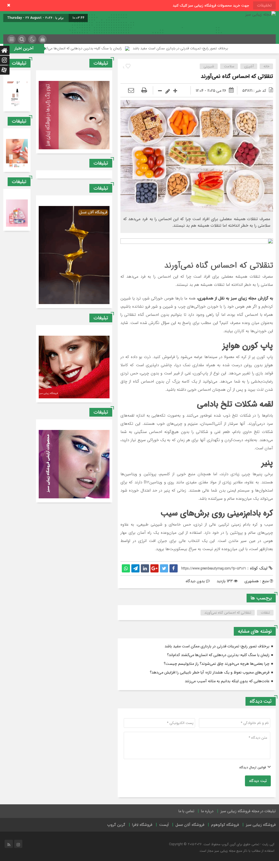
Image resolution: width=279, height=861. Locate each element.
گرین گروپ (116, 825)
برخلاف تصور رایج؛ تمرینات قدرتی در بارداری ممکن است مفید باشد (221, 48)
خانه (266, 66)
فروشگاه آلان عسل (189, 825)
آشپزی (249, 66)
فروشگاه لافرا (142, 825)
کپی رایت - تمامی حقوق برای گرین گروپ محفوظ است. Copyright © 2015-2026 (221, 844)
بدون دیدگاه (195, 581)
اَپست (164, 825)
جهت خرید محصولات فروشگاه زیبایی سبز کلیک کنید (211, 5)
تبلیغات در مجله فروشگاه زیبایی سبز (248, 811)
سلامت (229, 66)
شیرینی (209, 66)
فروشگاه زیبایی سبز (261, 825)
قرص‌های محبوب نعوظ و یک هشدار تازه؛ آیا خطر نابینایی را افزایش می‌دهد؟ (209, 672)
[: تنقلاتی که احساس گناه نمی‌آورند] (131, 91)
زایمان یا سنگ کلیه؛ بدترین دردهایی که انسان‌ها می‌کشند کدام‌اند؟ (116, 48)
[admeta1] (196, 246)
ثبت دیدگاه (258, 781)
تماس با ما (186, 811)
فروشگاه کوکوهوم (225, 825)
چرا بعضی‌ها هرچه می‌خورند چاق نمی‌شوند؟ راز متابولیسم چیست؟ (216, 664)
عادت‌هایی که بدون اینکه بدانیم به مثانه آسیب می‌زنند (227, 681)
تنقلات (265, 613)
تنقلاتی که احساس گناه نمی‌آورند (237, 76)
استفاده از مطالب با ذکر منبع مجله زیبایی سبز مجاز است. (236, 850)
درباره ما (207, 811)
